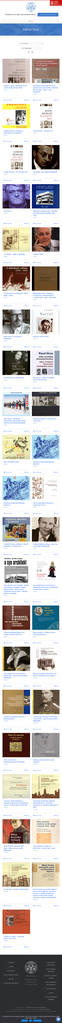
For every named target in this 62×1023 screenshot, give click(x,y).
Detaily (27, 100)
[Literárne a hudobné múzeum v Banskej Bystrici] (16, 702)
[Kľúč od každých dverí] (16, 447)
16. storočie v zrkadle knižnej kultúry (16, 889)
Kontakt (11, 979)
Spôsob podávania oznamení (51, 998)
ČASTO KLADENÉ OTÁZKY (11, 975)
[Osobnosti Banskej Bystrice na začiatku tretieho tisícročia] (16, 618)
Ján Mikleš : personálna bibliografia (45, 172)
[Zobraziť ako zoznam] (32, 52)
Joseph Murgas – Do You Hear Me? (16, 172)
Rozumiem (24, 1020)
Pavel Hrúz (7, 211)
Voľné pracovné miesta (11, 983)
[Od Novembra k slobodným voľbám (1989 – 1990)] (16, 278)
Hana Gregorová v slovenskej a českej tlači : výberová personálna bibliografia (15, 675)
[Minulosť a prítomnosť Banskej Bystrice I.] (45, 447)
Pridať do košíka (8, 100)
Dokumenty (11, 971)
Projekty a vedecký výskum (51, 977)
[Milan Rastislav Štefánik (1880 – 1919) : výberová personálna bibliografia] (16, 831)
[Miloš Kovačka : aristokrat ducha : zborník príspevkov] (45, 618)
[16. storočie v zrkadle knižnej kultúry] (16, 874)
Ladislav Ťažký (38, 254)
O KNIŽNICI (11, 962)
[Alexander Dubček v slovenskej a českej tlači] (45, 404)
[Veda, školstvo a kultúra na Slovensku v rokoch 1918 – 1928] (45, 831)
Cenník (51, 993)
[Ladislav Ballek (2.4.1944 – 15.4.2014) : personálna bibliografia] (45, 529)
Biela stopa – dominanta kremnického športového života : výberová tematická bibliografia (15, 421)
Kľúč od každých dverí (11, 462)
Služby (11, 966)
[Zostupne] (42, 43)
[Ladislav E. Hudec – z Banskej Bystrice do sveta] (16, 922)
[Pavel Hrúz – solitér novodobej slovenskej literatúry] (45, 363)
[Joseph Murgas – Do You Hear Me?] (16, 157)
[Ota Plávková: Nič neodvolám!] (16, 363)
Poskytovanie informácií (51, 970)
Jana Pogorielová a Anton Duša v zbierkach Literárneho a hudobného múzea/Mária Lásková (45, 587)
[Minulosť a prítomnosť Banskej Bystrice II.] (16, 488)
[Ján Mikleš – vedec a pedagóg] (16, 239)
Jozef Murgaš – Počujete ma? (43, 131)
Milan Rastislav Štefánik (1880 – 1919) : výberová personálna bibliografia (14, 848)
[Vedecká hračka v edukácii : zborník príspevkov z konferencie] (16, 529)
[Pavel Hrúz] (16, 196)
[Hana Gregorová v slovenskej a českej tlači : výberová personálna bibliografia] (16, 659)
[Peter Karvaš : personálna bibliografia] (16, 322)
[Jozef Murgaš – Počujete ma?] (45, 116)
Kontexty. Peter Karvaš (41, 336)
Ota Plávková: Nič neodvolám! (14, 377)
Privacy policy (37, 1020)
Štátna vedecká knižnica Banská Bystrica (37, 1007)
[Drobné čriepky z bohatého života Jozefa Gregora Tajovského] (16, 71)
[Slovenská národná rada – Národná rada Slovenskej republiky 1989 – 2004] (45, 196)
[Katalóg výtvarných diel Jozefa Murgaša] (45, 745)
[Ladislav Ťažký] (45, 239)
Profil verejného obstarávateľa (51, 983)
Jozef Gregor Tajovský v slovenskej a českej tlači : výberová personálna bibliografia (45, 719)
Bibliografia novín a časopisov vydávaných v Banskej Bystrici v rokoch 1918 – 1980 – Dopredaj (44, 295)
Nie (30, 1020)
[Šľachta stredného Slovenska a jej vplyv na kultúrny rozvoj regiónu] (45, 659)
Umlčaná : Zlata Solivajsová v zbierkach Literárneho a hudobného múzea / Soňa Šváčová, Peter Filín (16, 803)
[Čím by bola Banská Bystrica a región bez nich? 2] (45, 488)
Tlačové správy (51, 989)
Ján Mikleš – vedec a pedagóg (14, 254)
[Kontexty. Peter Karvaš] (45, 322)
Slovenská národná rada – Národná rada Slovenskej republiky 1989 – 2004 (45, 213)
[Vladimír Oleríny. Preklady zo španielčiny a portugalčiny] (16, 116)
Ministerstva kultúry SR (45, 1009)
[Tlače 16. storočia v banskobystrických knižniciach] (16, 745)
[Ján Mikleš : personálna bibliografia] (45, 157)
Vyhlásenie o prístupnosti (51, 964)
